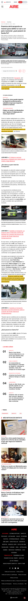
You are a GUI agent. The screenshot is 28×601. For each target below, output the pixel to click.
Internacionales (14, 539)
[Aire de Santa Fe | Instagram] (15, 568)
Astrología (23, 547)
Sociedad (14, 552)
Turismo (11, 547)
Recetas (4, 544)
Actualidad (11, 536)
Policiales (4, 536)
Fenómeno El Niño (18, 555)
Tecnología (4, 547)
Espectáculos (14, 541)
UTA (20, 413)
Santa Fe (14, 413)
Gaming (5, 550)
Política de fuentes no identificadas (9, 574)
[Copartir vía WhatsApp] (20, 70)
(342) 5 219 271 (20, 591)
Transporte (17, 78)
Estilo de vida (22, 544)
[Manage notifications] (24, 598)
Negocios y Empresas (15, 550)
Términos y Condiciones (18, 583)
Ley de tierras (14, 560)
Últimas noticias (14, 533)
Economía (24, 536)
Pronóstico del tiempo (11, 558)
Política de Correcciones (10, 571)
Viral (17, 547)
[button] (4, 6)
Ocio (23, 550)
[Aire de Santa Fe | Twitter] (12, 568)
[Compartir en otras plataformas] (23, 70)
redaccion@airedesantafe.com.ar (15, 593)
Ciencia (22, 539)
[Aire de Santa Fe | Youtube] (18, 568)
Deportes (22, 541)
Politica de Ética (20, 571)
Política (9, 22)
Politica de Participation (7, 583)
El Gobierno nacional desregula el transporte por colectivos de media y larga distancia (13, 159)
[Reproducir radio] (2, 2)
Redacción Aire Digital (7, 67)
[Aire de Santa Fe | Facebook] (10, 568)
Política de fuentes (22, 574)
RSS (25, 583)
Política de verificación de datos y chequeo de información (14, 580)
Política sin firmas (14, 577)
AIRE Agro (6, 541)
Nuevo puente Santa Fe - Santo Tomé (14, 563)
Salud (18, 536)
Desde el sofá (12, 544)
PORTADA (3, 22)
